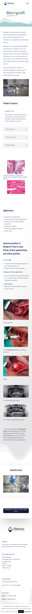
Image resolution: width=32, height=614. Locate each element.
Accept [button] (21, 611)
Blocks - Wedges (7, 566)
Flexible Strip (5, 568)
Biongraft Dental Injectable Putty (16, 510)
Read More (27, 611)
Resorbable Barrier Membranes (11, 559)
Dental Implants (6, 557)
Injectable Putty (6, 561)
